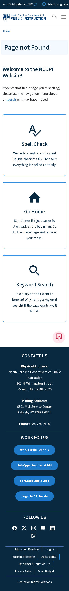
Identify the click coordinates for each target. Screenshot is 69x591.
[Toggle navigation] (63, 17)
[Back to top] (59, 337)
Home (6, 31)
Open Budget (46, 571)
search (11, 99)
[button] (51, 17)
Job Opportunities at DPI (34, 465)
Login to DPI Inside (35, 496)
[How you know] (35, 4)
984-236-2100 (40, 424)
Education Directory (27, 549)
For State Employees (34, 481)
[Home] (24, 13)
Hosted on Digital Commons (34, 582)
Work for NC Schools (34, 450)
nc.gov (50, 549)
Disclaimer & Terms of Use (34, 564)
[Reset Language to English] (44, 4)
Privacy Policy (23, 571)
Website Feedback (24, 557)
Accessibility (48, 557)
